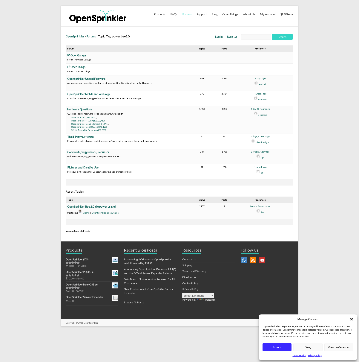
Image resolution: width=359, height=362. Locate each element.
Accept (277, 347)
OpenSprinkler (75, 36)
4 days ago (260, 78)
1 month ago (260, 167)
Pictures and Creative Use (83, 167)
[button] (351, 319)
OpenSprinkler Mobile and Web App (88, 94)
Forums (187, 14)
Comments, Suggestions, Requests (88, 152)
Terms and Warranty (194, 271)
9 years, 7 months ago (260, 206)
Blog (214, 14)
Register (232, 36)
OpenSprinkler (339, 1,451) (83, 117)
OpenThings (230, 14)
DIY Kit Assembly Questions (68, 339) (88, 130)
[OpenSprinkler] (98, 16)
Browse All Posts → (135, 302)
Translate (210, 299)
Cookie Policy (299, 355)
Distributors (189, 277)
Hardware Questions (79, 109)
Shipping (187, 265)
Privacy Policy (315, 355)
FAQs (174, 14)
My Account (268, 14)
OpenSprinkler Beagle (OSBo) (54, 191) (89, 124)
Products (160, 14)
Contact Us (189, 259)
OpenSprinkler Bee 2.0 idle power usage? (91, 206)
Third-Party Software (80, 136)
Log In (219, 36)
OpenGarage (78, 55)
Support (202, 14)
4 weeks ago (260, 93)
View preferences (339, 347)
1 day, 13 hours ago (260, 108)
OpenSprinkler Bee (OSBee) (105, 213)
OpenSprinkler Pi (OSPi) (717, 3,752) (88, 120)
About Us (249, 14)
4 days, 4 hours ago (260, 136)
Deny (308, 347)
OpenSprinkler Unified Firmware (86, 78)
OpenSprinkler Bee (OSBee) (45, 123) (89, 127)
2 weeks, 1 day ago (260, 151)
